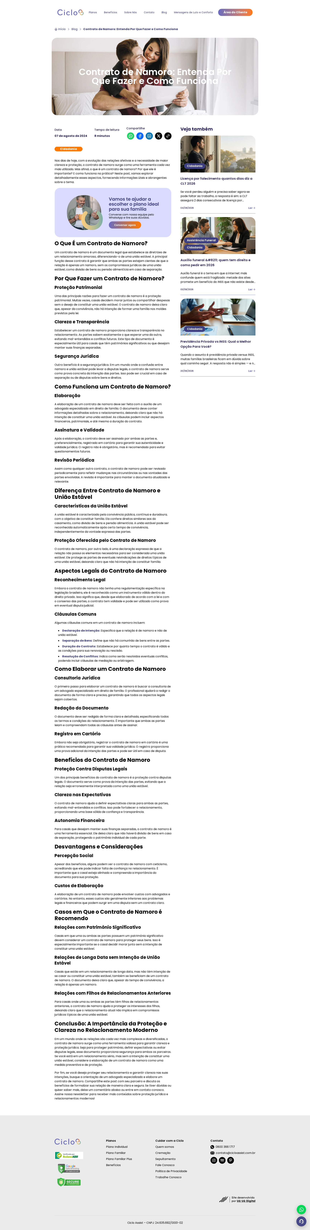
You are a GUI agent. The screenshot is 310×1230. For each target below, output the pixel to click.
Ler (250, 208)
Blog (164, 12)
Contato (149, 12)
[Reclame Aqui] (69, 1155)
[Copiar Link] (168, 136)
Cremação (162, 1153)
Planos (93, 12)
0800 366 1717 (225, 1147)
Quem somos (164, 1147)
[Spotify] (222, 1160)
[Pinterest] (230, 1160)
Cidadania (68, 149)
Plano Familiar (116, 1153)
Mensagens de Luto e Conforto (193, 12)
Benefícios (110, 12)
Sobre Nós (130, 12)
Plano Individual (117, 1147)
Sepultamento (165, 1159)
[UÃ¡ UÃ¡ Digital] (237, 1199)
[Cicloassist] (70, 12)
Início (62, 29)
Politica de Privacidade (171, 1171)
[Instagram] (213, 1160)
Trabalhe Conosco (168, 1177)
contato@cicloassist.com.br (235, 1153)
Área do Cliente (235, 12)
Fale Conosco (165, 1165)
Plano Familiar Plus (119, 1159)
